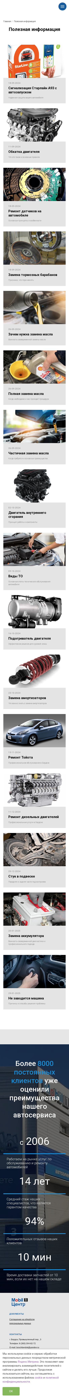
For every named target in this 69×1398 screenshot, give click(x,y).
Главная (7, 21)
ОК (11, 1391)
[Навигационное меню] (62, 6)
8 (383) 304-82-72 (27, 1343)
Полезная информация (25, 21)
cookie (39, 1377)
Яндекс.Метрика (28, 1361)
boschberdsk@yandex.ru (27, 1347)
